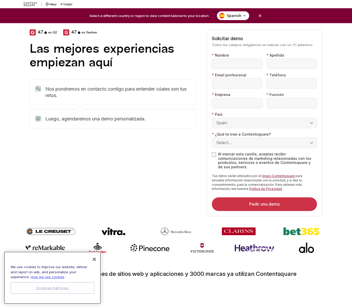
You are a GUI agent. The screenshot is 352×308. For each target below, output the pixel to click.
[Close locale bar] (260, 15)
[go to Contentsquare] (32, 4)
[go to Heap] (51, 4)
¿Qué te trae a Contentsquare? (241, 134)
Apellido (275, 55)
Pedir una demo (264, 204)
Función (275, 95)
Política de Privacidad (265, 189)
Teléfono (276, 75)
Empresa (221, 95)
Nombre (220, 55)
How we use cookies (47, 277)
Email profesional (229, 75)
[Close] (94, 259)
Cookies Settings (52, 288)
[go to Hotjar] (66, 4)
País (217, 114)
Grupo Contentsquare (278, 176)
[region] (52, 278)
